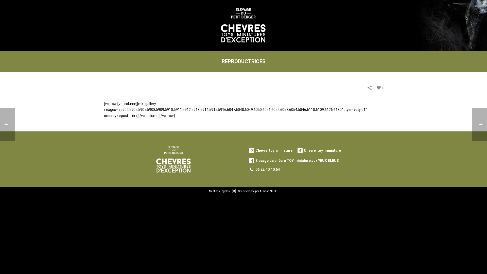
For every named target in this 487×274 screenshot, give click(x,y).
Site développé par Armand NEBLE (258, 191)
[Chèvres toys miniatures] (243, 25)
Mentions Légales (219, 191)
